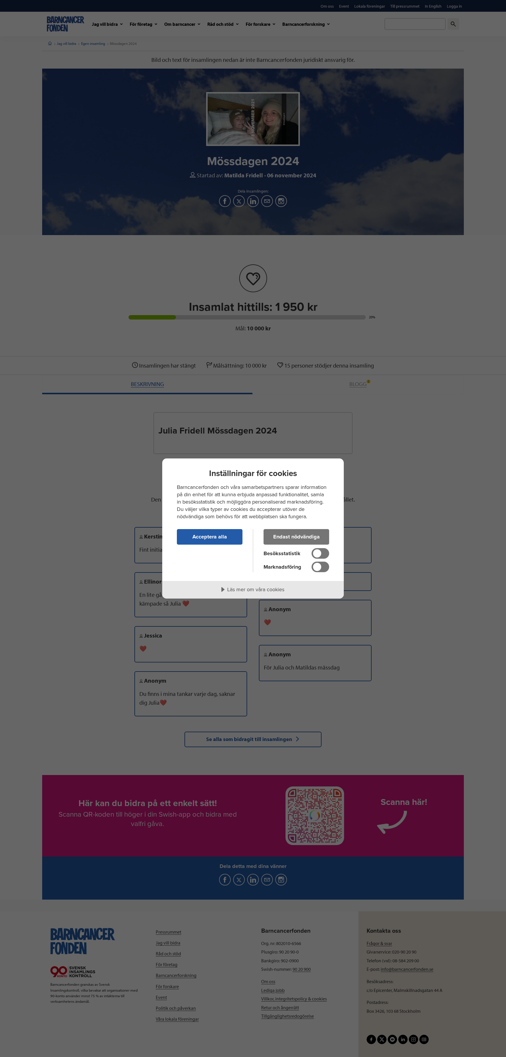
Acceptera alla (209, 536)
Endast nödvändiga (296, 536)
